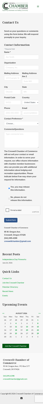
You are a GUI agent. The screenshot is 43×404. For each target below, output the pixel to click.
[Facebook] (21, 398)
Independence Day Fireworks (14, 259)
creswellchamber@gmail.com (17, 241)
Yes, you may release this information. (20, 188)
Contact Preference (13, 119)
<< (3, 313)
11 (16, 327)
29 (38, 333)
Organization (10, 63)
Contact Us (7, 278)
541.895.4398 (8, 376)
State (24, 87)
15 (38, 327)
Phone (7, 108)
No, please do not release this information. (21, 198)
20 (27, 330)
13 (27, 327)
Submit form (11, 220)
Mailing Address (11, 73)
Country (26, 98)
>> (39, 313)
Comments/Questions (14, 129)
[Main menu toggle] (38, 6)
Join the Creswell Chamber (13, 282)
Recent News (7, 291)
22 (38, 330)
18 (16, 330)
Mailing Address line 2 (29, 74)
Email (24, 108)
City (6, 87)
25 (16, 333)
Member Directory (10, 287)
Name (7, 52)
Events (5, 295)
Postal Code (9, 98)
